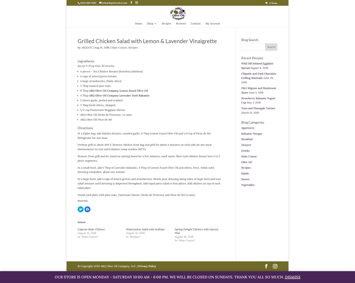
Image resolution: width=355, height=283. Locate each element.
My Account (212, 23)
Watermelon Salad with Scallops (145, 229)
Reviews (181, 23)
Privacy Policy (147, 266)
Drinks (245, 150)
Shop (150, 23)
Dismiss (292, 277)
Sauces (245, 179)
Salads (245, 173)
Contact (196, 23)
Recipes (166, 23)
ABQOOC (87, 47)
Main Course (119, 47)
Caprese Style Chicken (91, 229)
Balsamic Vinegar (251, 133)
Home (138, 23)
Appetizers (247, 128)
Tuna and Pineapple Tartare (258, 108)
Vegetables (248, 185)
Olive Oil (246, 162)
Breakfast (247, 139)
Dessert (246, 145)
